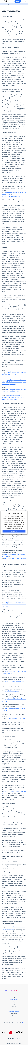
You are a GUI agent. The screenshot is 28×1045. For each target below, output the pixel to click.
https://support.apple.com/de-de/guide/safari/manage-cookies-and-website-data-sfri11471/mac (13, 397)
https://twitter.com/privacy (12, 691)
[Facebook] (8, 1038)
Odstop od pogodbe (14, 1011)
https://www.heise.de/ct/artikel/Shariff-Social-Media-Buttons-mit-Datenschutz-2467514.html (14, 604)
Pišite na (14, 1006)
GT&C (14, 997)
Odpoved (14, 1009)
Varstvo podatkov (14, 999)
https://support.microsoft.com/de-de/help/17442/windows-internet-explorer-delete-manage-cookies (14, 382)
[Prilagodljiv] (15, 1038)
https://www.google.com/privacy (11, 196)
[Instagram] (12, 1038)
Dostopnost (14, 1013)
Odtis (14, 1004)
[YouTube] (19, 1038)
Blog (14, 1001)
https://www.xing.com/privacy (16, 718)
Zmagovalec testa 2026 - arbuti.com (14, 4)
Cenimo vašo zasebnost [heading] (14, 513)
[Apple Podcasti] (17, 1038)
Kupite (17, 1)
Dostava (14, 1015)
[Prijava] (25, 1)
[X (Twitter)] (10, 1038)
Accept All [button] (14, 531)
